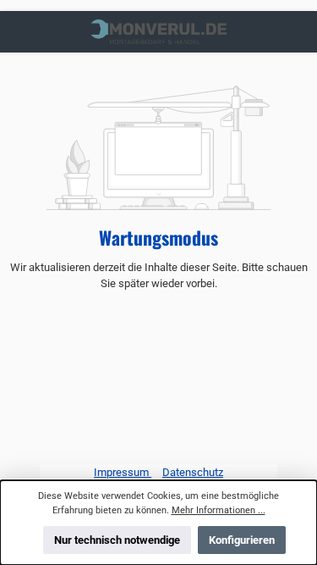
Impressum (122, 472)
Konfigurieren (242, 540)
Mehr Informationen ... (218, 510)
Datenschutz (192, 472)
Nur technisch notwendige (117, 540)
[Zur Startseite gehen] (159, 31)
